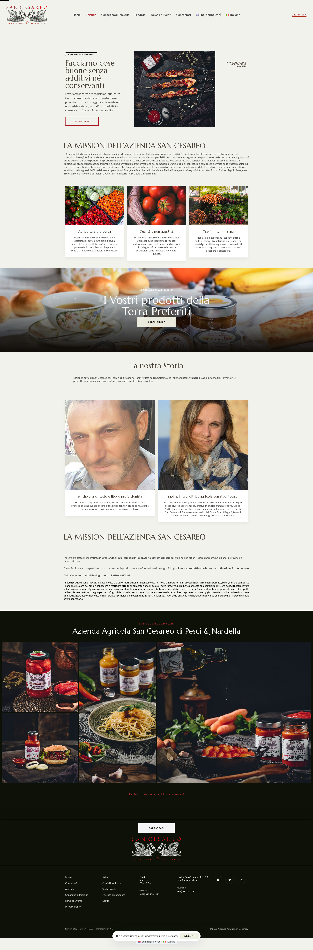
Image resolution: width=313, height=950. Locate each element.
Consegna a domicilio (76, 894)
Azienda (90, 15)
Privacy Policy (73, 906)
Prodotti (140, 15)
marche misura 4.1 (104, 929)
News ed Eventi (161, 15)
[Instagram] (241, 880)
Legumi (106, 900)
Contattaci (183, 15)
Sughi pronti (109, 889)
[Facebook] (218, 880)
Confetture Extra (111, 883)
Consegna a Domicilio (115, 15)
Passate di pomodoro (113, 894)
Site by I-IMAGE (86, 929)
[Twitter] (229, 880)
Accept (189, 936)
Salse (105, 877)
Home (77, 15)
